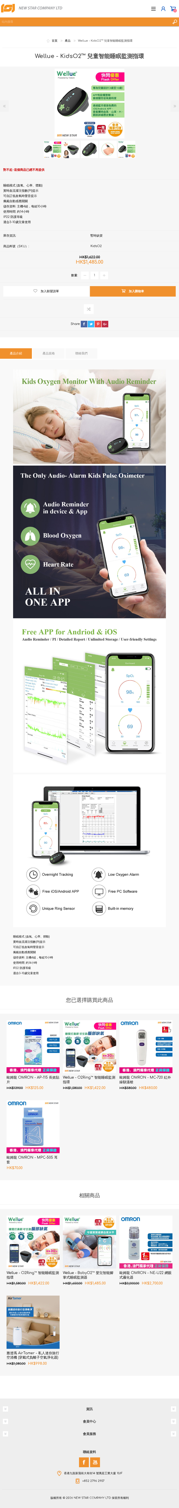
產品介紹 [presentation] (16, 353)
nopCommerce (98, 1498)
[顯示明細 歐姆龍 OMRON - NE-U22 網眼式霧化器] (145, 1242)
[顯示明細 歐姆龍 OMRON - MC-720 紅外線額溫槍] (145, 1046)
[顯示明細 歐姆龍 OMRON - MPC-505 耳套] (33, 1126)
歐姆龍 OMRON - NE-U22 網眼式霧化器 (145, 1275)
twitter (91, 324)
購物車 (173, 9)
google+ (105, 324)
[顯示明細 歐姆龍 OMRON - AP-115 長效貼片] (33, 1046)
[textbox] (85, 21)
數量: (74, 275)
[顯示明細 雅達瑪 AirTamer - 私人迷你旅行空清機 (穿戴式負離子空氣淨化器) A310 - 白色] (33, 1322)
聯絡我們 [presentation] (81, 353)
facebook (84, 324)
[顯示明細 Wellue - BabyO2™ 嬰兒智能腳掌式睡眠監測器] (89, 1242)
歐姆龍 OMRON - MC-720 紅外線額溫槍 (145, 1080)
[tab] (16, 353)
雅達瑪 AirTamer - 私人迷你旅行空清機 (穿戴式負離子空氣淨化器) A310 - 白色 (33, 1357)
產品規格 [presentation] (49, 353)
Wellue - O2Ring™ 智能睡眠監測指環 (89, 1080)
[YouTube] (95, 1462)
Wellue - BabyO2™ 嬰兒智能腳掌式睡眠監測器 (88, 1275)
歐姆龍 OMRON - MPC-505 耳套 (32, 1160)
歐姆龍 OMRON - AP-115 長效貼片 (33, 1080)
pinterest (98, 324)
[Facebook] (84, 1462)
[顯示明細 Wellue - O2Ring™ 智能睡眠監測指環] (89, 1046)
